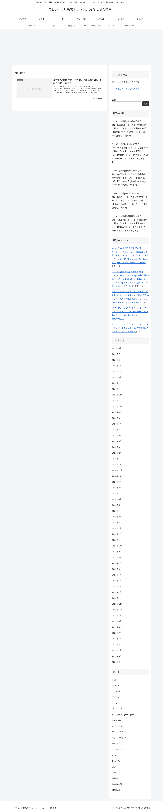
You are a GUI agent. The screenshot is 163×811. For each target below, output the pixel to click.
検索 (114, 100)
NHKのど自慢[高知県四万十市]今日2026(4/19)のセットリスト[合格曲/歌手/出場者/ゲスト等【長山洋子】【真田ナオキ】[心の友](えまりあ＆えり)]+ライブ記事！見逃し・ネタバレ (130, 279)
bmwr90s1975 (118, 319)
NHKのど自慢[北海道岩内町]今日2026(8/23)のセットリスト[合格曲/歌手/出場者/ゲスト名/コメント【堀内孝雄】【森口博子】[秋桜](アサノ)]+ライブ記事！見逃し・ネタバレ (129, 128)
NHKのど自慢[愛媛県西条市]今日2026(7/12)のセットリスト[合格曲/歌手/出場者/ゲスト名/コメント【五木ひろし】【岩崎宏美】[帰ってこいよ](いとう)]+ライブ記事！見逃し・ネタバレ (129, 223)
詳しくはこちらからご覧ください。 (128, 89)
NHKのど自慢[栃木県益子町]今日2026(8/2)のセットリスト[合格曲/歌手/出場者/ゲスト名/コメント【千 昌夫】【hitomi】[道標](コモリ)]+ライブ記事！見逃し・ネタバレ (130, 200)
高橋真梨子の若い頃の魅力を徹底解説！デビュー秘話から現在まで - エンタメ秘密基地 (130, 299)
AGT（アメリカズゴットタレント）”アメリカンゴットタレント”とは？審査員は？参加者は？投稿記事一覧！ (130, 311)
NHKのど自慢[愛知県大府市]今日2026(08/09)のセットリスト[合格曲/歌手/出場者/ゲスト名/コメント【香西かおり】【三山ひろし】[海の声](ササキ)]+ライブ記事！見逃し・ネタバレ (130, 178)
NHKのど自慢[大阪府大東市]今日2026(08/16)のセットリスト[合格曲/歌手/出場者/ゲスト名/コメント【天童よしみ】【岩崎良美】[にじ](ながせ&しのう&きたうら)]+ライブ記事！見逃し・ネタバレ (130, 153)
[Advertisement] (81, 47)
